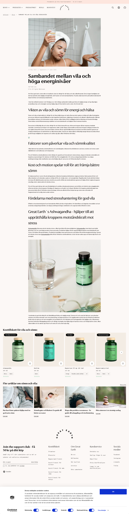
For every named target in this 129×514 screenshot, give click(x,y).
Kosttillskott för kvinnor (54, 463)
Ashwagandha (32, 228)
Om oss (73, 454)
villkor (22, 465)
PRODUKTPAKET (31, 7)
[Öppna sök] (113, 7)
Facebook (117, 454)
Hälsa (13, 14)
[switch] (55, 510)
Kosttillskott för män (56, 468)
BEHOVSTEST (51, 7)
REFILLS (41, 7)
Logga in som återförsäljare (95, 467)
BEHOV (5, 7)
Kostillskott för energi (54, 478)
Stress (5, 373)
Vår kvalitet (75, 462)
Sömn (11, 373)
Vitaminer (51, 451)
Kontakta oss (94, 451)
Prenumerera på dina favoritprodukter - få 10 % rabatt (64, 1)
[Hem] (64, 7)
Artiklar (5, 14)
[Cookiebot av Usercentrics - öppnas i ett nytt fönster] (12, 510)
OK (113, 491)
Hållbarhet (74, 458)
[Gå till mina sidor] (119, 7)
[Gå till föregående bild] (7, 352)
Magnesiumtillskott (55, 459)
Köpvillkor (93, 459)
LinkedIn (117, 462)
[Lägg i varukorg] (30, 363)
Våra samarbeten (76, 469)
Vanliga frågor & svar (98, 455)
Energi (67, 373)
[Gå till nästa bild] (121, 352)
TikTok (116, 465)
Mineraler (51, 455)
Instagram (117, 458)
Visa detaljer (102, 510)
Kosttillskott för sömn (54, 473)
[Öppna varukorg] (125, 7)
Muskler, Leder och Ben (78, 373)
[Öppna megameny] (9, 7)
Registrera (34, 462)
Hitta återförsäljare (97, 462)
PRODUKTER (17, 7)
